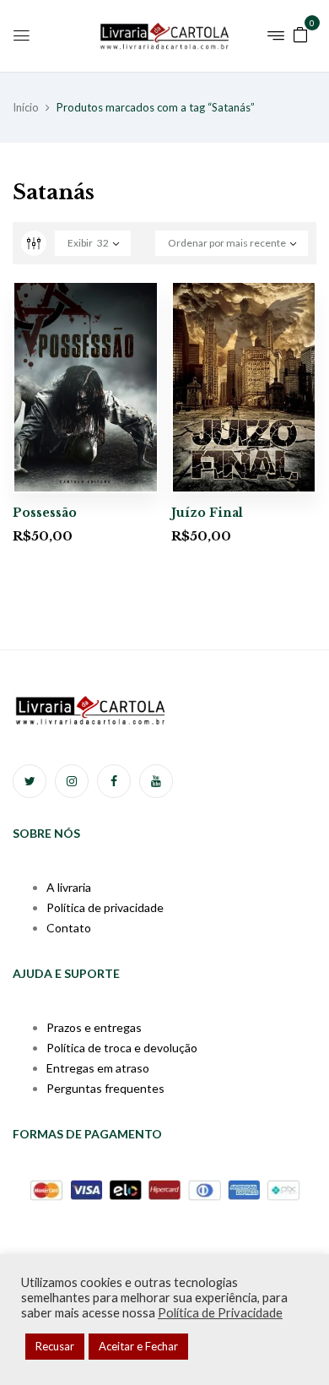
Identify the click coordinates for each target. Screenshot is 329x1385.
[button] (300, 33)
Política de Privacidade (220, 1313)
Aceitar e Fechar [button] (138, 1346)
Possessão (45, 512)
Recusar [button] (54, 1346)
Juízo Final (207, 512)
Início (26, 107)
